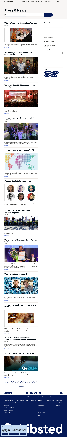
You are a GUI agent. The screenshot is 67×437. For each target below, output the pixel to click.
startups (47, 75)
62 (29, 382)
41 (11, 381)
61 (27, 382)
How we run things (7, 403)
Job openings (19, 398)
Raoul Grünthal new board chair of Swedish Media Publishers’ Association (20, 339)
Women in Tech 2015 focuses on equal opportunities (19, 86)
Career (27, 1)
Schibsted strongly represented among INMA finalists (20, 306)
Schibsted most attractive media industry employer (17, 212)
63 (32, 382)
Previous (20, 386)
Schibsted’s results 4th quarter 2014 (19, 353)
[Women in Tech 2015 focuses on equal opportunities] (21, 98)
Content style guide (7, 412)
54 (10, 382)
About (23, 1)
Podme (39, 415)
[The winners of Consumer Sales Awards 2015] (21, 253)
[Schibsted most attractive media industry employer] (21, 222)
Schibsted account (59, 400)
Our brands (37, 1)
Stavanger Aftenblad (41, 412)
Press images (49, 398)
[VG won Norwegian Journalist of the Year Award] (21, 35)
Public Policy (6, 405)
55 (12, 382)
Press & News (44, 1)
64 (34, 382)
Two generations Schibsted (15, 274)
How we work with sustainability (10, 402)
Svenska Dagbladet (41, 405)
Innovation (55, 72)
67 (7, 384)
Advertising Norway (59, 402)
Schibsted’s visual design (8, 410)
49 (31, 381)
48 (28, 381)
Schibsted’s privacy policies (9, 407)
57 (17, 382)
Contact (49, 1)
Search (48, 14)
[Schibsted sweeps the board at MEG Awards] (21, 131)
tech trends (53, 75)
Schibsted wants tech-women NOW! (19, 150)
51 (36, 381)
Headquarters (58, 405)
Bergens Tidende (41, 408)
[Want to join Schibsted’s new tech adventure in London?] (21, 65)
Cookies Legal (8, 393)
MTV (39, 407)
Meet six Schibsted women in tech (18, 181)
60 (25, 382)
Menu (59, 1)
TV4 (38, 402)
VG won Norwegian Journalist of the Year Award (21, 24)
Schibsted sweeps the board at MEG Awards (19, 119)
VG (38, 398)
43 (16, 381)
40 (9, 381)
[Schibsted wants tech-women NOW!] (21, 161)
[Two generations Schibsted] (21, 285)
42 (13, 381)
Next (23, 386)
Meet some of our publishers (9, 398)
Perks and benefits (20, 400)
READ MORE (6, 47)
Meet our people (20, 402)
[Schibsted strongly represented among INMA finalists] (21, 318)
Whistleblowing (7, 408)
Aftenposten (40, 403)
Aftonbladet (40, 400)
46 (23, 381)
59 (22, 382)
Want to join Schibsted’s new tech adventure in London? (18, 53)
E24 (34, 18)
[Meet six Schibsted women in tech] (21, 192)
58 (20, 382)
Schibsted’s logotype (50, 400)
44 (18, 381)
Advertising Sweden (59, 403)
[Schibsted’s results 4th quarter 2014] (21, 363)
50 (33, 381)
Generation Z (48, 72)
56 (15, 382)
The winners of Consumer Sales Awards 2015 (20, 241)
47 (26, 381)
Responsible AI (28, 398)
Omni (39, 413)
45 (21, 381)
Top (61, 393)
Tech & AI (32, 1)
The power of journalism (8, 400)
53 (8, 382)
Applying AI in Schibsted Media (30, 400)
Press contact (58, 398)
